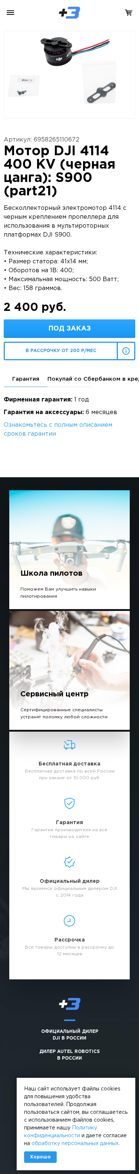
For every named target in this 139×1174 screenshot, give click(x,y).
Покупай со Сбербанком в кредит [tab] (69, 379)
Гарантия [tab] (25, 379)
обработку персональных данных (75, 1143)
